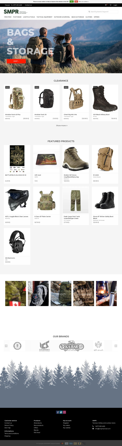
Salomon (66, 179)
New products (38, 425)
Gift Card (38, 175)
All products (38, 423)
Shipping (7, 436)
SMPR (36, 177)
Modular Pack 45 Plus (12, 114)
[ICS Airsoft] (44, 345)
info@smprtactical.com (103, 429)
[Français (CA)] (7, 5)
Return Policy (9, 425)
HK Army (7, 218)
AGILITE (37, 218)
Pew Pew (7, 17)
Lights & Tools (29, 17)
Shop (16, 61)
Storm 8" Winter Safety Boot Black (103, 217)
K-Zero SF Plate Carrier (43, 216)
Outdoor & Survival (62, 17)
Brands (36, 430)
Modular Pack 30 (41, 114)
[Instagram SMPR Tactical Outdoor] (64, 412)
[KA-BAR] (71, 345)
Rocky (95, 116)
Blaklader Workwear (99, 220)
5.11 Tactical (67, 220)
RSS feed (37, 432)
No (76, 1)
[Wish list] (110, 5)
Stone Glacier (97, 177)
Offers (96, 17)
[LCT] (98, 345)
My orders (66, 425)
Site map (7, 428)
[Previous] (3, 45)
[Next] (118, 45)
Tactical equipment (44, 17)
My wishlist (66, 428)
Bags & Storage (78, 17)
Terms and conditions (11, 433)
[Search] (89, 11)
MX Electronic (10, 258)
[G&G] (17, 345)
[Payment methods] (62, 443)
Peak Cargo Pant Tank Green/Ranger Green (72, 217)
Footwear (17, 17)
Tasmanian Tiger (10, 116)
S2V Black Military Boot (101, 114)
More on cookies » (84, 1)
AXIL (6, 260)
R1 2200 (96, 175)
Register (66, 423)
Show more (61, 125)
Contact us (28, 5)
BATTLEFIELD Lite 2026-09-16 (15, 175)
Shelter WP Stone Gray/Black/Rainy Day (71, 176)
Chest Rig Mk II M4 (70, 114)
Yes (72, 1)
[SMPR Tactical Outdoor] (15, 12)
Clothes (88, 17)
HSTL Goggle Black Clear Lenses (16, 216)
